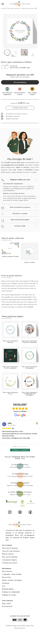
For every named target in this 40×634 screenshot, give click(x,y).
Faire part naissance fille (29, 8)
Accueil (3, 8)
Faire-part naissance (13, 8)
